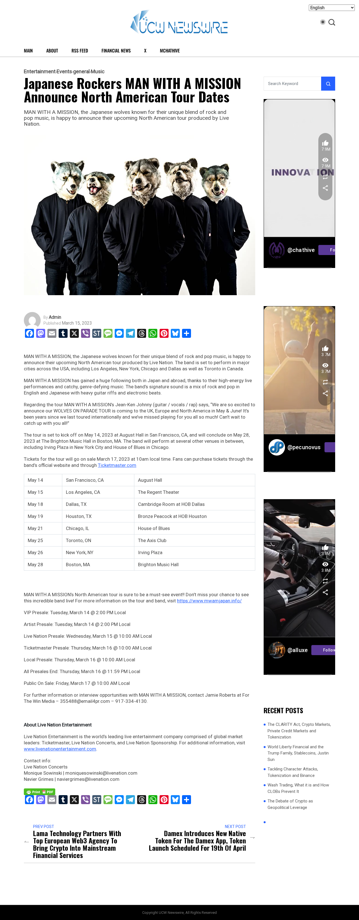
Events (64, 71)
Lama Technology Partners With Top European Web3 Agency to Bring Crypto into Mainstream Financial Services (77, 844)
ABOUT (52, 50)
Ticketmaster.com (117, 465)
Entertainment (40, 71)
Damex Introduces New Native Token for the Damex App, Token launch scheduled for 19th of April (197, 840)
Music (98, 71)
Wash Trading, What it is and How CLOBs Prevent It (298, 788)
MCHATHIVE (170, 50)
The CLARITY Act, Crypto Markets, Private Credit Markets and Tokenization (299, 730)
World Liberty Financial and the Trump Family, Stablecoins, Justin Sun (298, 753)
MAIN (28, 50)
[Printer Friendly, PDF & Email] (39, 791)
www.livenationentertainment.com (60, 749)
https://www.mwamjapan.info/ (209, 601)
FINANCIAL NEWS (116, 50)
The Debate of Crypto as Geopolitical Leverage (290, 804)
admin (55, 317)
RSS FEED (80, 50)
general (81, 71)
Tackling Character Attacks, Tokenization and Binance (293, 772)
